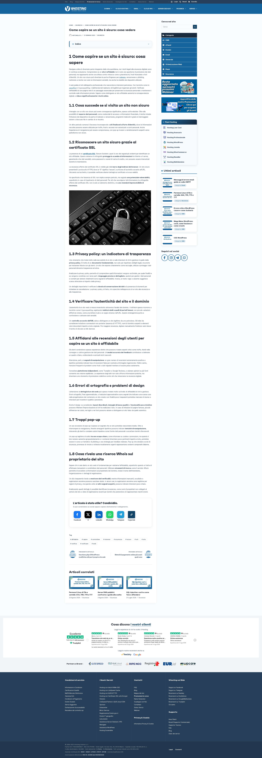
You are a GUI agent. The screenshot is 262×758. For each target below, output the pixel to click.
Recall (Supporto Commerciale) (179, 722)
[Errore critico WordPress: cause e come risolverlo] (167, 211)
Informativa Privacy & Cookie (144, 724)
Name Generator (108, 2)
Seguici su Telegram (175, 690)
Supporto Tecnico (175, 725)
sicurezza (118, 539)
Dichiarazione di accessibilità (75, 707)
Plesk (167, 69)
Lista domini (103, 719)
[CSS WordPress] (167, 239)
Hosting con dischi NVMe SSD (110, 687)
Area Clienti (172, 719)
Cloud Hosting (122, 9)
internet (106, 539)
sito (144, 539)
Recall (184, 2)
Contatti (178, 749)
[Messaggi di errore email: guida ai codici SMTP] (167, 182)
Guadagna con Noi (121, 2)
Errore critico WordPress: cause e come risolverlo (184, 209)
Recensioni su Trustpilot (177, 702)
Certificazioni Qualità (72, 690)
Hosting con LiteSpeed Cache (110, 690)
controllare (95, 539)
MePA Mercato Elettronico (74, 693)
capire (85, 539)
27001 (93, 752)
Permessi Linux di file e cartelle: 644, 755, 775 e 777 (184, 195)
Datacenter (103, 707)
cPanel (168, 45)
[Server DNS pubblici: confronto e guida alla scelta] (110, 582)
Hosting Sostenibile (106, 730)
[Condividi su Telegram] (120, 514)
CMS (167, 40)
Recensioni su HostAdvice (177, 696)
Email (136, 9)
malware (122, 77)
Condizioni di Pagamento (73, 699)
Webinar (151, 2)
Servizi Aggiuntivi (71, 704)
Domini (107, 9)
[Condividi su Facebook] (77, 514)
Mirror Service (104, 710)
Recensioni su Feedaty (176, 693)
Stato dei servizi (174, 733)
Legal (171, 749)
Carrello (194, 2)
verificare (84, 544)
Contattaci (132, 2)
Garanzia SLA (69, 696)
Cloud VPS (148, 9)
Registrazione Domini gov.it (109, 713)
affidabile (74, 539)
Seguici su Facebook (176, 687)
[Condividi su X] (88, 514)
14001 (88, 752)
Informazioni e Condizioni (73, 687)
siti (136, 539)
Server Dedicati (164, 9)
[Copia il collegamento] (131, 514)
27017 (99, 752)
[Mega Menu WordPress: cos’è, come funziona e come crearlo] (167, 225)
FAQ (66, 2)
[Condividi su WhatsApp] (109, 514)
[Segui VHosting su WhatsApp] (184, 257)
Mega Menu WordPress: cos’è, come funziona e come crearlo (183, 223)
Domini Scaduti (70, 702)
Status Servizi (142, 2)
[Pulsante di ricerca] (195, 27)
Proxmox (180, 9)
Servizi (192, 9)
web (94, 544)
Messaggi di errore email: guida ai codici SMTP (184, 181)
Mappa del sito (80, 2)
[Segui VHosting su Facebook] (164, 257)
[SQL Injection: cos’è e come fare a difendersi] (139, 582)
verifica (73, 544)
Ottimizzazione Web (173, 64)
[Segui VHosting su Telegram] (177, 257)
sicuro (128, 539)
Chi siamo (172, 704)
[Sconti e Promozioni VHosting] (179, 105)
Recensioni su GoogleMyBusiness (180, 699)
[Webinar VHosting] (179, 87)
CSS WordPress (180, 238)
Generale (169, 60)
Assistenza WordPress (107, 727)
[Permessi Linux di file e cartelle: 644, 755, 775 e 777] (82, 582)
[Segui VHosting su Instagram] (171, 257)
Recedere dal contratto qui (74, 710)
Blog (71, 2)
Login (176, 2)
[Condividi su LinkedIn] (99, 514)
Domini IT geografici (106, 716)
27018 (104, 752)
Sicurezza (100, 35)
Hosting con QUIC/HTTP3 (108, 693)
